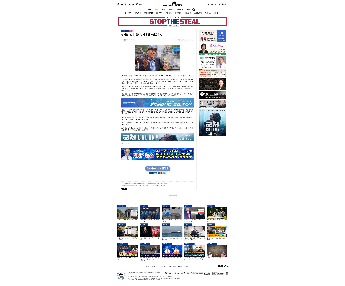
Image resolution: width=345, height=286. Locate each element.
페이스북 (125, 4)
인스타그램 (136, 4)
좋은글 (171, 9)
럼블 (118, 4)
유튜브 (122, 4)
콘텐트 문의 (176, 278)
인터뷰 (169, 266)
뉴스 (156, 9)
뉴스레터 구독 (212, 4)
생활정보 (180, 9)
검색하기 (193, 9)
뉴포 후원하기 (223, 4)
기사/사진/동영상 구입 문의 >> (159, 185)
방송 (150, 9)
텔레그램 (133, 4)
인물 (163, 9)
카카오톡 (140, 4)
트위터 (129, 4)
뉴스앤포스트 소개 (150, 266)
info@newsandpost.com (189, 40)
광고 (188, 9)
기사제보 (186, 266)
